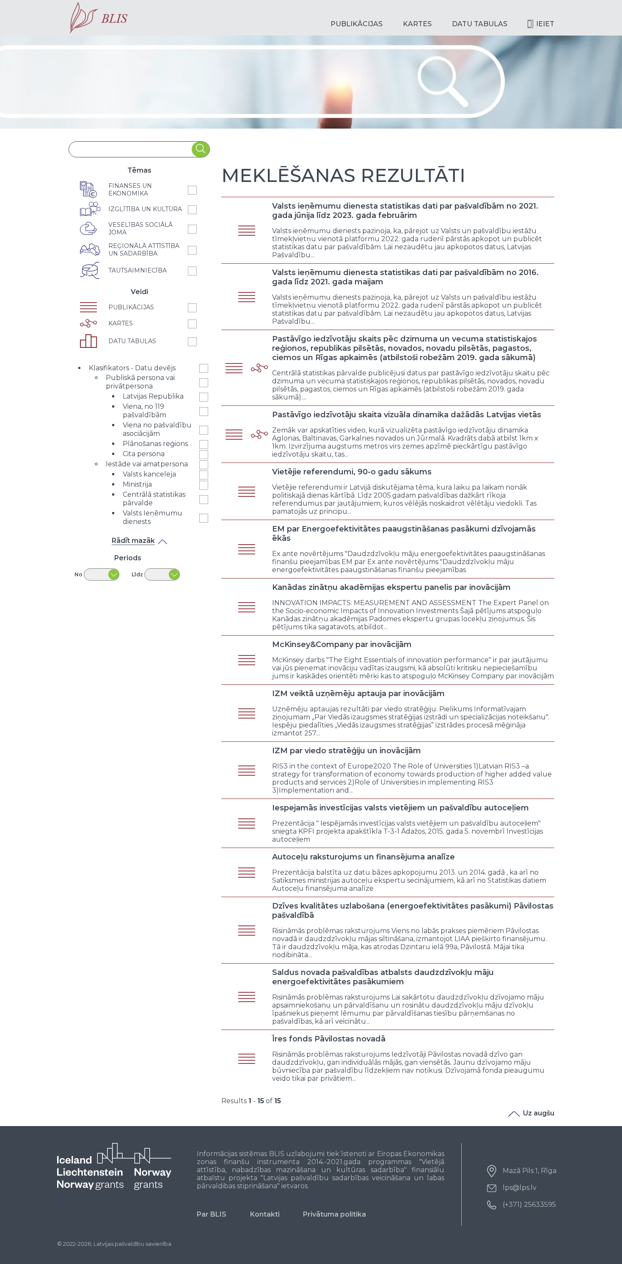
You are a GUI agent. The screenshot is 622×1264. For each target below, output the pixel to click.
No (78, 574)
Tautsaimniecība (137, 270)
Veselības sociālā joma (140, 228)
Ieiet (545, 24)
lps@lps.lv (520, 1188)
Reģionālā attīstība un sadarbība (143, 249)
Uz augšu (538, 1113)
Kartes (417, 24)
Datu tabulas (479, 24)
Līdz (137, 574)
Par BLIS (211, 1214)
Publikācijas (356, 24)
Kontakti (265, 1214)
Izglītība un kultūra (145, 209)
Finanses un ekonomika (130, 189)
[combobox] (130, 149)
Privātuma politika (334, 1214)
